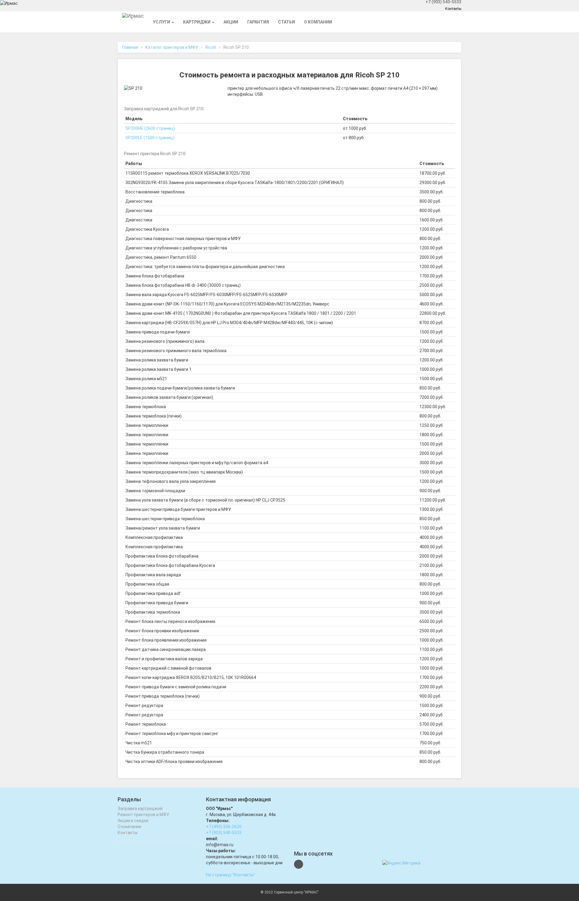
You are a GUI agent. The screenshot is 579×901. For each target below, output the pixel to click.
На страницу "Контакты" (230, 874)
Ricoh (210, 47)
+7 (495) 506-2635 (224, 826)
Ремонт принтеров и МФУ (143, 814)
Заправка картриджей (140, 808)
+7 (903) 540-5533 (224, 832)
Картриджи (197, 22)
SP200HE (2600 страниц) (150, 128)
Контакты (453, 9)
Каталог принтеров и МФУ (171, 47)
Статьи (286, 22)
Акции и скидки (133, 820)
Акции (230, 22)
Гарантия (258, 22)
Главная (130, 47)
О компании (318, 22)
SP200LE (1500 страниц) (149, 137)
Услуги (162, 22)
